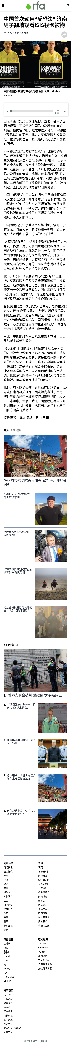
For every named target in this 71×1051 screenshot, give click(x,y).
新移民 (41, 900)
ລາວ (6, 960)
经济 (6, 880)
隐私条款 (8, 1015)
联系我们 (8, 1003)
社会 (6, 900)
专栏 (6, 913)
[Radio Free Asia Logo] (35, 5)
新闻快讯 (8, 867)
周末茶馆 (42, 921)
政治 (6, 884)
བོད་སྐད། (7, 968)
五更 (40, 867)
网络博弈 (42, 896)
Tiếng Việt (9, 976)
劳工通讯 (42, 888)
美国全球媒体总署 (13, 1028)
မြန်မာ (6, 952)
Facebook (43, 947)
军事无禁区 (43, 884)
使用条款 (8, 1019)
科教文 (7, 892)
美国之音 (8, 1032)
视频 (6, 929)
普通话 (7, 943)
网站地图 (8, 1023)
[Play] (8, 111)
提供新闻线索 (45, 968)
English (7, 981)
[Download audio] (65, 111)
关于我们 (8, 994)
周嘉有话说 (43, 917)
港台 (6, 888)
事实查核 (8, 925)
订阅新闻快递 (45, 964)
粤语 (6, 947)
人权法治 (8, 896)
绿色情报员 (43, 892)
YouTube (42, 943)
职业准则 (8, 1011)
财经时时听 (43, 880)
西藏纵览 (42, 905)
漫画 (6, 921)
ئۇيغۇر (6, 972)
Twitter (41, 952)
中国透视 (42, 913)
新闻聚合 (42, 956)
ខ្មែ (5, 964)
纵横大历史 (43, 925)
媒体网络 (8, 905)
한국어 (7, 956)
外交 (6, 875)
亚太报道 (8, 871)
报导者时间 (43, 871)
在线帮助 (8, 999)
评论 (6, 917)
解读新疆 (42, 875)
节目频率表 (43, 960)
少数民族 (8, 909)
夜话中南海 (43, 909)
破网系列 (8, 1007)
